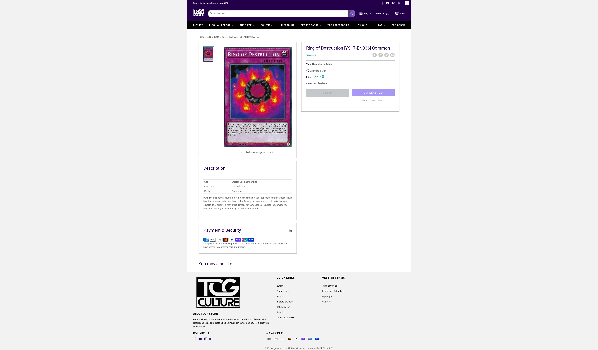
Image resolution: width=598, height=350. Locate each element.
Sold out (327, 92)
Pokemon (267, 25)
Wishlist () (382, 13)
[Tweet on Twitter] (386, 55)
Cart (402, 13)
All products (213, 37)
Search (280, 312)
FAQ (381, 25)
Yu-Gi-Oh (364, 25)
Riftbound (288, 25)
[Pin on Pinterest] (380, 55)
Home (201, 37)
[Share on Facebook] (375, 55)
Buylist (198, 25)
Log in (367, 13)
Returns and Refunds (331, 291)
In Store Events (284, 301)
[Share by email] (392, 55)
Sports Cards (310, 25)
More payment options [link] (373, 100)
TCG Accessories (338, 25)
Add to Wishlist (318, 71)
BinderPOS (328, 348)
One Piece (246, 25)
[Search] (351, 13)
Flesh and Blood (220, 25)
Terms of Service (284, 317)
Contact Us (282, 291)
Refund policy (283, 307)
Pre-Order (398, 25)
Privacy (325, 301)
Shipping (325, 296)
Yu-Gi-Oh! (311, 55)
